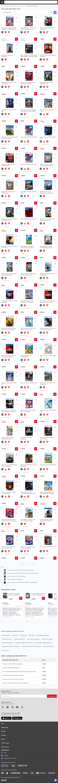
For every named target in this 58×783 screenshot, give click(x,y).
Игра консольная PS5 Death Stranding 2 (47, 28)
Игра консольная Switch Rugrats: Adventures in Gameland (8, 438)
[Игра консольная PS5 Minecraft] (48, 458)
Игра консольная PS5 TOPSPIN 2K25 (48, 411)
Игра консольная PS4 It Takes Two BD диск (9, 83)
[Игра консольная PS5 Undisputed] (29, 431)
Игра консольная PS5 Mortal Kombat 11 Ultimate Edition (9, 329)
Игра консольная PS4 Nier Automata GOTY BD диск (46, 520)
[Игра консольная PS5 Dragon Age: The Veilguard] (29, 403)
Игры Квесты (32, 635)
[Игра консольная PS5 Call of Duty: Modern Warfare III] (48, 294)
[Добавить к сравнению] (16, 17)
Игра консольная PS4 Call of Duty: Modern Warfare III (9, 356)
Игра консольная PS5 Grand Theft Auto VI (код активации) (9, 28)
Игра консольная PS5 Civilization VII (48, 356)
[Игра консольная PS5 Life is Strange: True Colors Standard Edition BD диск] (9, 513)
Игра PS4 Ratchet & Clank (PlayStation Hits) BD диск (27, 301)
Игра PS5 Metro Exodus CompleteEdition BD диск (46, 247)
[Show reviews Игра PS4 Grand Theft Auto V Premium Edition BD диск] (28, 595)
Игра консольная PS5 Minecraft (48, 464)
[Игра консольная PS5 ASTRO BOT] (9, 376)
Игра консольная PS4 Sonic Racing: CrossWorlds (8, 547)
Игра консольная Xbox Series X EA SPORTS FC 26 (9, 219)
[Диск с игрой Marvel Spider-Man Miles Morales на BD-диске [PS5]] (29, 48)
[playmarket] (17, 718)
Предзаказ (16, 39)
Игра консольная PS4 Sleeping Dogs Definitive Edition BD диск (28, 110)
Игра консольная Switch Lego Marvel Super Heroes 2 (28, 274)
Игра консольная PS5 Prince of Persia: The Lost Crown (28, 329)
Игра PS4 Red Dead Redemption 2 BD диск (48, 55)
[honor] (51, 773)
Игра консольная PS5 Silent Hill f (48, 546)
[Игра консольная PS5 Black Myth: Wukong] (48, 431)
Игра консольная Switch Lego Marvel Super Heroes (47, 219)
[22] (26, 90)
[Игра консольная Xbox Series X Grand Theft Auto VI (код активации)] (29, 21)
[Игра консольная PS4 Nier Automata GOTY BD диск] (48, 513)
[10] (7, 390)
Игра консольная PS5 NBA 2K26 (29, 164)
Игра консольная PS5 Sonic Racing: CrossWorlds (28, 547)
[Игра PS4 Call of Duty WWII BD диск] (29, 185)
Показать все (5, 650)
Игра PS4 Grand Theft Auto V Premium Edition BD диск (47, 165)
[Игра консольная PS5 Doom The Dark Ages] (29, 458)
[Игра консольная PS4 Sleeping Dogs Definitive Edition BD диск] (29, 103)
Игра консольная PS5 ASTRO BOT (9, 383)
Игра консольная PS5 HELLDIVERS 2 (26, 356)
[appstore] (6, 718)
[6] (45, 35)
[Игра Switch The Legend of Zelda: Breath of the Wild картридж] (29, 240)
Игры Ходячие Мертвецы (33, 639)
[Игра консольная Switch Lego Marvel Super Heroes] (48, 212)
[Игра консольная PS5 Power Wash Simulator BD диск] (29, 513)
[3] (7, 35)
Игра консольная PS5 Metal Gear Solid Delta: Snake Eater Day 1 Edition (9, 411)
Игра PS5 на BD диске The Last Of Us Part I (9, 247)
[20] (7, 199)
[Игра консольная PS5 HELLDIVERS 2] (29, 349)
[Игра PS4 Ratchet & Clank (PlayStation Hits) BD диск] (29, 294)
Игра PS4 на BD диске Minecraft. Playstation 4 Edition (10, 137)
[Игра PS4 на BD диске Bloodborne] (9, 48)
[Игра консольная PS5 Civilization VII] (48, 349)
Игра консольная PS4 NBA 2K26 (29, 137)
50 (33, 564)
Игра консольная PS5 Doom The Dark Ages (29, 465)
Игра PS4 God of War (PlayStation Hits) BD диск (46, 192)
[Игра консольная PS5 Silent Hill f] (48, 540)
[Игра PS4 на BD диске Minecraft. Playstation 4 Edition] (9, 130)
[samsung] (15, 773)
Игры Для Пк (15, 635)
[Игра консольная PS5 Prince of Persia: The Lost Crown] (29, 321)
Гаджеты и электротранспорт (10, 6)
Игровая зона (22, 6)
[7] (7, 117)
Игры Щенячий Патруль (43, 635)
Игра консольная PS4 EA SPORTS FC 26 (46, 83)
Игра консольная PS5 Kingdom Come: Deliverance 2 (9, 465)
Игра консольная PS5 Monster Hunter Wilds (47, 383)
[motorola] (41, 773)
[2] (7, 171)
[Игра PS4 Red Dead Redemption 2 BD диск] (48, 48)
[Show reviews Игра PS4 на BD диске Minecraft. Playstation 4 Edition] (5, 595)
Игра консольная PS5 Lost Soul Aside (48, 137)
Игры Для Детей (6, 635)
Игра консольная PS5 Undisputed (26, 438)
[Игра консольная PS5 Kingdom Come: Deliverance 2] (9, 458)
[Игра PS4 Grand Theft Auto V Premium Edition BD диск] (48, 158)
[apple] (7, 773)
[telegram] (12, 707)
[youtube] (17, 707)
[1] (26, 35)
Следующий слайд (54, 605)
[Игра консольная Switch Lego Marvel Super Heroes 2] (29, 267)
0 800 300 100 (5, 750)
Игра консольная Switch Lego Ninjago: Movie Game (9, 274)
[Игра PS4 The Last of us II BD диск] (9, 103)
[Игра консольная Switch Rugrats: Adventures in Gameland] (9, 431)
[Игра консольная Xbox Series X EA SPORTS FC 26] (9, 212)
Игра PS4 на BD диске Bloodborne (7, 55)
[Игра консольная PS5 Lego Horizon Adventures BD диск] (48, 485)
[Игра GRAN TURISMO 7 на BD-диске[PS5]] (9, 294)
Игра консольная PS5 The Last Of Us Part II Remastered (48, 329)
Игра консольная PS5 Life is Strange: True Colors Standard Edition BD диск (9, 520)
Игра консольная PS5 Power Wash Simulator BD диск (28, 520)
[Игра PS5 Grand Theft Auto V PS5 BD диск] (9, 185)
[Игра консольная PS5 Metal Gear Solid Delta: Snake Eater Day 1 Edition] (9, 403)
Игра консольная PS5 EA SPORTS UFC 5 (8, 165)
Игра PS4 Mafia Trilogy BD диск (28, 219)
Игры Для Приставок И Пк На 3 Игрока (31, 646)
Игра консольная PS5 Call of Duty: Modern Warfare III (47, 301)
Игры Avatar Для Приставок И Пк (43, 642)
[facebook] (2, 707)
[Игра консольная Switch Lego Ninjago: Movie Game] (9, 267)
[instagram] (7, 707)
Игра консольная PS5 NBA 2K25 (29, 382)
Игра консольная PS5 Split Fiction (46, 110)
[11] (7, 62)
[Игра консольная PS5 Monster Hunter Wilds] (48, 376)
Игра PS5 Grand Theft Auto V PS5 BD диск (9, 192)
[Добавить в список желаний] (16, 21)
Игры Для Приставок (47, 639)
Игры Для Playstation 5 (7, 642)
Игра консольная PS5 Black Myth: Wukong (47, 438)
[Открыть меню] (2, 2)
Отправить (5, 2)
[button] (51, 12)
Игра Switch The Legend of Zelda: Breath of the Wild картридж (27, 247)
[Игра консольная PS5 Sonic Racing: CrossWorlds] (29, 540)
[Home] (2, 6)
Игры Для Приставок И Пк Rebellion (11, 646)
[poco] (25, 773)
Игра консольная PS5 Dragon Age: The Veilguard (28, 411)
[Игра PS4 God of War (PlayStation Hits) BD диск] (48, 185)
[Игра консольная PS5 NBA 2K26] (29, 158)
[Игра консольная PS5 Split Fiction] (48, 103)
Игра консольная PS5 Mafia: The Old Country (9, 492)
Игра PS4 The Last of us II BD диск (9, 110)
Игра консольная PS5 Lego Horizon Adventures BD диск (47, 492)
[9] (45, 199)
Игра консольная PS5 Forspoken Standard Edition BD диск (28, 492)
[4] (26, 62)
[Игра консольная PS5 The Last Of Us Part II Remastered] (48, 321)
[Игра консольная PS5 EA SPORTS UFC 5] (9, 158)
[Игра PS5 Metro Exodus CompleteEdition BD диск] (48, 240)
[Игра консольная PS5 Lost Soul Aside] (48, 130)
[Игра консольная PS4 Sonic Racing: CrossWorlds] (9, 540)
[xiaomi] (2, 773)
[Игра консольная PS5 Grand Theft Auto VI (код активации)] (9, 21)
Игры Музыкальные (7, 639)
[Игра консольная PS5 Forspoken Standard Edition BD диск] (29, 485)
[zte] (32, 773)
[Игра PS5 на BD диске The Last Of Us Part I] (9, 240)
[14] (45, 335)
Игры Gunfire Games (48, 646)
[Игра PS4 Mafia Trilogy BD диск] (29, 212)
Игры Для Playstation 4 (19, 639)
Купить (54, 39)
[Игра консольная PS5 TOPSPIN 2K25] (48, 403)
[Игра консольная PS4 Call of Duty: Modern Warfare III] (9, 349)
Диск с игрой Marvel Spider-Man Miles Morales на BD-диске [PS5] (29, 55)
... (30, 564)
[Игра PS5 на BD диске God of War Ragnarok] (48, 267)
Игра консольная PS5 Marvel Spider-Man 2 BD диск (28, 83)
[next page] (35, 564)
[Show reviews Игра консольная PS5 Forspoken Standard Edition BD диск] (50, 595)
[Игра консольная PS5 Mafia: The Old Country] (9, 485)
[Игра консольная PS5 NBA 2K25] (29, 376)
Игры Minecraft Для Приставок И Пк (24, 642)
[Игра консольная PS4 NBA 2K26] (29, 130)
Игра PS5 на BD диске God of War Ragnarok (47, 274)
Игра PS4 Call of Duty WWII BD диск (28, 192)
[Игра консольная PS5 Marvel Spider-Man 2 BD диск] (29, 76)
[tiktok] (22, 707)
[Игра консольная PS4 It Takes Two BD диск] (9, 76)
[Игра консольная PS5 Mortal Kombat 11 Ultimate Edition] (9, 321)
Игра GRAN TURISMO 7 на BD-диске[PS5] (9, 301)
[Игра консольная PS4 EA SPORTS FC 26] (48, 76)
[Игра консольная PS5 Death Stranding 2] (48, 21)
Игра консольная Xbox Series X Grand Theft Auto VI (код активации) (29, 28)
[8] (7, 144)
